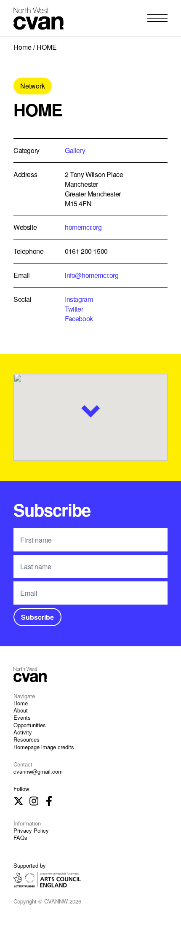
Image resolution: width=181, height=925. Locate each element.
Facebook (79, 318)
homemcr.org (83, 227)
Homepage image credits (43, 747)
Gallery (75, 150)
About (20, 710)
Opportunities (29, 725)
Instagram (79, 299)
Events (22, 717)
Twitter (74, 309)
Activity (22, 732)
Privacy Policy (31, 830)
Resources (26, 739)
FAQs (20, 838)
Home (22, 47)
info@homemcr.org (92, 275)
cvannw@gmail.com (38, 771)
